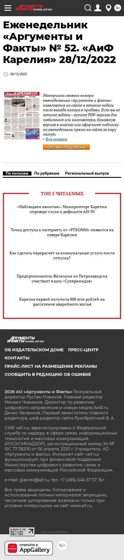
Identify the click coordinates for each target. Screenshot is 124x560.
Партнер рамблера (54, 532)
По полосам (17, 173)
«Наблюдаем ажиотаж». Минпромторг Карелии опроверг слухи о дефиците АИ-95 (62, 209)
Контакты (17, 358)
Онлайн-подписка (66, 147)
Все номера (56, 139)
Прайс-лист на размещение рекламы (51, 366)
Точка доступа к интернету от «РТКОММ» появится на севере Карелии (62, 232)
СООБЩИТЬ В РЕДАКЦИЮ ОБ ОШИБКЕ (48, 374)
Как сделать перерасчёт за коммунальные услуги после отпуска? (62, 255)
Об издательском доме (34, 349)
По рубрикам (46, 173)
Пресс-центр (83, 349)
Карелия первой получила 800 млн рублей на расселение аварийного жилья (62, 301)
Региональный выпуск (87, 173)
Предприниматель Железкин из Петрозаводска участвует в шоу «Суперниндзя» (62, 278)
